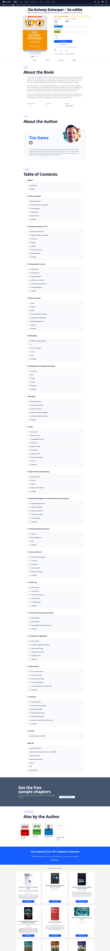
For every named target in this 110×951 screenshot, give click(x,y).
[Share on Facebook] (30, 106)
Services (41, 1)
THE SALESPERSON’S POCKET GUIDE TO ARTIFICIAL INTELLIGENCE (28, 922)
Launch (101, 4)
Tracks (28, 4)
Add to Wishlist (63, 44)
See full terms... (55, 860)
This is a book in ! (62, 16)
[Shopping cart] (102, 1)
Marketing (47, 1)
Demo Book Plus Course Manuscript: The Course (82, 918)
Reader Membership (73, 47)
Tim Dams (36, 56)
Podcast (96, 4)
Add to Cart (63, 41)
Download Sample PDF (67, 797)
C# (46, 105)
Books (13, 4)
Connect (54, 1)
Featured (5, 4)
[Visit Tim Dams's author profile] (72, 134)
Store (15, 1)
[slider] (62, 26)
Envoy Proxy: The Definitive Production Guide (28, 888)
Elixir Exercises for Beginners (55, 922)
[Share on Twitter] (28, 106)
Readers (26, 1)
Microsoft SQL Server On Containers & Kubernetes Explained (55, 886)
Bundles (18, 4)
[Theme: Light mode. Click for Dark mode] (98, 1)
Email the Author (69, 105)
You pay (55, 35)
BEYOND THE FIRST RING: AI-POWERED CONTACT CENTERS (81, 888)
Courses (23, 4)
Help (106, 4)
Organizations (33, 1)
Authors (21, 1)
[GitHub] (30, 143)
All (9, 4)
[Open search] (95, 1)
